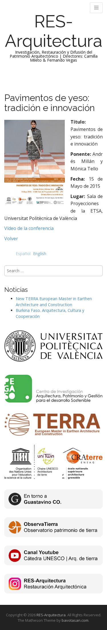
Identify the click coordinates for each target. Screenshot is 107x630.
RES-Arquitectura (53, 31)
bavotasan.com (75, 620)
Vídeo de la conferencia (29, 228)
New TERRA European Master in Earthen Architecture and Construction (54, 301)
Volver (11, 238)
